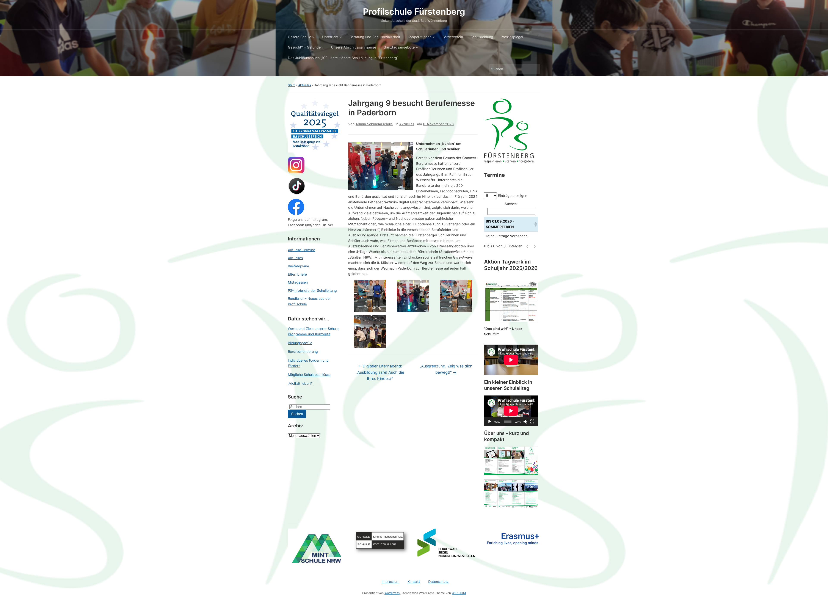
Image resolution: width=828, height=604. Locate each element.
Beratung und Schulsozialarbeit (375, 37)
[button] (535, 224)
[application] (511, 410)
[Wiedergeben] (490, 421)
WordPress (392, 593)
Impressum (390, 581)
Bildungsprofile (300, 343)
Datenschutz (438, 581)
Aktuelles (304, 85)
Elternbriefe (297, 274)
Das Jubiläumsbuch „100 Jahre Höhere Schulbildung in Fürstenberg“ (343, 58)
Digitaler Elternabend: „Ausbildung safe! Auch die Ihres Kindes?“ (380, 372)
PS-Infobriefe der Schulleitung (312, 290)
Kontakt (414, 581)
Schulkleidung (481, 37)
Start (291, 85)
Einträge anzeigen (512, 195)
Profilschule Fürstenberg (414, 11)
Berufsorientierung (303, 351)
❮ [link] (527, 246)
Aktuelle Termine (301, 250)
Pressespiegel (512, 37)
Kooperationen (419, 37)
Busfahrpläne (298, 266)
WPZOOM (459, 593)
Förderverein (452, 37)
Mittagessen (298, 282)
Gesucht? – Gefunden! (305, 47)
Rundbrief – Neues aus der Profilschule (309, 301)
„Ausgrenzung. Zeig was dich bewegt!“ (446, 369)
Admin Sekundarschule (374, 124)
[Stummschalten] (525, 421)
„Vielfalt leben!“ (300, 383)
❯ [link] (534, 246)
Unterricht (330, 37)
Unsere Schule (299, 37)
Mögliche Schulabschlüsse (309, 374)
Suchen (535, 69)
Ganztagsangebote (399, 47)
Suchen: (511, 204)
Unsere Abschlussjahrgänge (353, 47)
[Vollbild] (532, 421)
